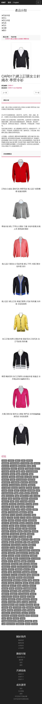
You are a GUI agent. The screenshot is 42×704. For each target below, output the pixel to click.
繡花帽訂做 (33, 564)
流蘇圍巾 (35, 509)
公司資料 (21, 648)
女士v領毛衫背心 (25, 463)
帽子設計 (4, 599)
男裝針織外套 (5, 616)
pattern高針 (36, 580)
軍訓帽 (33, 515)
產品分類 (5, 37)
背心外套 (6, 20)
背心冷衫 (12, 547)
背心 (4, 18)
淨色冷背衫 (36, 488)
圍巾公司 (15, 537)
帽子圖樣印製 (11, 577)
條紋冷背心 (13, 586)
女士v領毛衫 (18, 583)
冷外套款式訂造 (17, 572)
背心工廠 (12, 515)
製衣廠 (19, 586)
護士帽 (24, 610)
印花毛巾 (12, 471)
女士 (31, 539)
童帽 (10, 607)
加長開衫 (11, 526)
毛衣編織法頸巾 (29, 469)
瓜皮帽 (10, 572)
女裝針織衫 (5, 607)
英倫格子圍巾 (30, 607)
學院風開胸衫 (35, 575)
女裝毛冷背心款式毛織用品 (24, 567)
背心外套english (35, 550)
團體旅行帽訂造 (6, 539)
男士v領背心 (25, 474)
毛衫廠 (18, 602)
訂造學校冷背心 (6, 613)
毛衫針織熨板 (5, 586)
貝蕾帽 (16, 493)
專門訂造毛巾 (12, 504)
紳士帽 (17, 507)
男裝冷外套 (32, 613)
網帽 (13, 507)
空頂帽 (29, 580)
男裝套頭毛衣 (26, 599)
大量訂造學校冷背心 (7, 580)
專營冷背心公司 (24, 496)
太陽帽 (18, 471)
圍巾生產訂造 (24, 482)
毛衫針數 (4, 490)
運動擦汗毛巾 (5, 594)
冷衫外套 (4, 498)
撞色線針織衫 (29, 605)
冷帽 (4, 28)
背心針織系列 (32, 602)
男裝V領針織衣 (25, 556)
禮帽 (19, 539)
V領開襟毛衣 (31, 534)
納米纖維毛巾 (20, 477)
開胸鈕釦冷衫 (23, 512)
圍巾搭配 (11, 588)
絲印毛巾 (4, 583)
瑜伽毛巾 (4, 520)
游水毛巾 (36, 523)
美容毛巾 (9, 558)
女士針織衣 (25, 586)
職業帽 (31, 474)
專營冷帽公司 (5, 479)
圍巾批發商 (10, 610)
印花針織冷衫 (16, 498)
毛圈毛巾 (29, 537)
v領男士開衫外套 (14, 534)
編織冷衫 (37, 469)
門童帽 (28, 575)
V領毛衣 (25, 520)
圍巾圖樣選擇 (5, 515)
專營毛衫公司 (17, 580)
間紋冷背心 (37, 463)
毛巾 (4, 25)
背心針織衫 (21, 488)
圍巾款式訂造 (5, 466)
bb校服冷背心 (11, 599)
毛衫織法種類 (31, 610)
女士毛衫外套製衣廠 (13, 512)
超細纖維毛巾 (13, 594)
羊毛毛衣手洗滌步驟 (21, 696)
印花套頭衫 (12, 477)
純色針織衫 (23, 485)
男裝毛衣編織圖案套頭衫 (8, 605)
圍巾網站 (20, 531)
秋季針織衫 (29, 460)
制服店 (32, 569)
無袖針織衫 (14, 488)
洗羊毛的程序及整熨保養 (21, 699)
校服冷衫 (4, 572)
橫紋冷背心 (26, 569)
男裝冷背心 (32, 586)
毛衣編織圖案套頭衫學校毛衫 (9, 621)
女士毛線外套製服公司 (24, 550)
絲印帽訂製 (11, 520)
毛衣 (4, 22)
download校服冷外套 (14, 485)
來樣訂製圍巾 (28, 621)
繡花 (21, 665)
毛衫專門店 (18, 528)
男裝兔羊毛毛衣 (10, 624)
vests (9, 537)
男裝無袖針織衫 (33, 498)
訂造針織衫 (11, 583)
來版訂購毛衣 (19, 542)
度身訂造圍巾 (15, 564)
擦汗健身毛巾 (5, 531)
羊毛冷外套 (19, 515)
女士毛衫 (14, 567)
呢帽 (20, 591)
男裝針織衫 (19, 577)
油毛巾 (31, 547)
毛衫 (21, 564)
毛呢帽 (35, 621)
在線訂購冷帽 (34, 493)
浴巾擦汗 (37, 607)
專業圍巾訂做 (13, 591)
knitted (33, 466)
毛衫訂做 (35, 504)
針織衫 (12, 501)
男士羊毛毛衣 (29, 523)
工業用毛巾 (11, 460)
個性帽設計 (14, 469)
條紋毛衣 (4, 561)
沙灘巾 (23, 460)
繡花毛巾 (4, 556)
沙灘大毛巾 (33, 594)
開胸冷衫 (4, 537)
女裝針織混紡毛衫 (16, 613)
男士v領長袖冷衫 (36, 558)
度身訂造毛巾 (22, 466)
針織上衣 (16, 518)
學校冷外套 (5, 526)
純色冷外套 (18, 520)
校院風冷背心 (32, 528)
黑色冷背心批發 (10, 496)
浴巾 (25, 542)
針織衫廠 (29, 518)
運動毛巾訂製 (5, 509)
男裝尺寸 (21, 679)
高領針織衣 (5, 477)
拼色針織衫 (16, 596)
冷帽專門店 (19, 547)
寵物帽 (3, 558)
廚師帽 (3, 610)
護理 (21, 694)
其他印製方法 (21, 657)
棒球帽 (3, 518)
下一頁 (37, 93)
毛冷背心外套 (17, 610)
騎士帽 (17, 501)
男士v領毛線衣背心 (6, 596)
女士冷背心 (14, 575)
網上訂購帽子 (31, 596)
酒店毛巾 (27, 493)
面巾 (37, 553)
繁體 (9, 2)
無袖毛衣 (29, 509)
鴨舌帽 (37, 490)
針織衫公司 (24, 613)
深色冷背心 (33, 572)
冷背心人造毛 (5, 523)
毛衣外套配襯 (22, 537)
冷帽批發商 (21, 469)
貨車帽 (37, 583)
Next (27, 58)
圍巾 (4, 30)
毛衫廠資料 (23, 534)
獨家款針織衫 (22, 575)
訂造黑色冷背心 (6, 507)
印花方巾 (22, 605)
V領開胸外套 (25, 498)
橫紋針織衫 (5, 588)
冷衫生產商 (34, 599)
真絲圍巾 (24, 561)
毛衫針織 (4, 460)
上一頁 (5, 93)
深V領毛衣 (24, 545)
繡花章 (21, 660)
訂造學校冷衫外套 (16, 545)
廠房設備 (21, 643)
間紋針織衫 (5, 542)
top (31, 463)
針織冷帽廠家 (31, 490)
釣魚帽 (10, 498)
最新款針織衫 (19, 588)
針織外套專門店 (6, 564)
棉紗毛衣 (28, 624)
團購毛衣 (12, 509)
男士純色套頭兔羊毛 (21, 479)
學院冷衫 (19, 599)
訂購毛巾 (34, 567)
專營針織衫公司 (6, 567)
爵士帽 (28, 466)
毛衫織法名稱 (26, 591)
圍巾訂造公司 (25, 539)
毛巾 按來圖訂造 (6, 488)
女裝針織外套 (11, 553)
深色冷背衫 (5, 485)
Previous (15, 58)
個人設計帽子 (30, 507)
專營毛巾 (11, 528)
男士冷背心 (23, 490)
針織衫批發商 (34, 616)
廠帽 (3, 496)
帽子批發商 (23, 596)
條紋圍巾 (4, 512)
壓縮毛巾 (24, 580)
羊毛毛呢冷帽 (5, 471)
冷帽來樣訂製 (19, 569)
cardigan (9, 618)
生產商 (17, 526)
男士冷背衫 (28, 504)
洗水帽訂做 (26, 564)
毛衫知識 (22, 618)
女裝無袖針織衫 (33, 482)
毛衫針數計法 (5, 534)
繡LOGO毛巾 (5, 591)
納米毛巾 (4, 602)
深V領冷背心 (5, 547)
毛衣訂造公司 (27, 515)
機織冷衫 (18, 460)
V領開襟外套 (34, 556)
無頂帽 (18, 509)
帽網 (29, 542)
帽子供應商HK (11, 602)
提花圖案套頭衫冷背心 (22, 553)
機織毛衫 (11, 542)
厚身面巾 (4, 553)
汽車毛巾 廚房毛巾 (6, 550)
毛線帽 (17, 496)
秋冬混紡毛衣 (21, 504)
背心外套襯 (24, 602)
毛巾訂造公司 (31, 561)
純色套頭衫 (11, 556)
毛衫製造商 (31, 501)
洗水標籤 (21, 691)
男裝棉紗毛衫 (31, 485)
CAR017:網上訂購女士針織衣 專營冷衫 (17, 39)
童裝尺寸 (21, 674)
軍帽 (17, 605)
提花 (21, 662)
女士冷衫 (23, 518)
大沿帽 (23, 509)
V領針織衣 (31, 553)
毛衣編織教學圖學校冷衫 (30, 588)
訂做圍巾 (25, 528)
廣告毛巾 (16, 490)
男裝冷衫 (22, 523)
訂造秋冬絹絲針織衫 (23, 594)
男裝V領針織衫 (5, 469)
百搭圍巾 (36, 605)
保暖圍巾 (15, 550)
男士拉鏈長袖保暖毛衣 (31, 471)
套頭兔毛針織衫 (32, 520)
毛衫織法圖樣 (26, 572)
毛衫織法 (30, 512)
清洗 (21, 688)
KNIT (3, 2)
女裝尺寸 (21, 677)
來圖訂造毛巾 (5, 501)
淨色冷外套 (20, 621)
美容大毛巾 (23, 526)
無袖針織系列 (5, 463)
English (16, 2)
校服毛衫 (31, 583)
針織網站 (23, 507)
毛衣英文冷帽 (5, 474)
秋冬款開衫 (5, 528)
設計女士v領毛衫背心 (25, 558)
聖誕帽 (32, 591)
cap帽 (3, 624)
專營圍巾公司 (32, 545)
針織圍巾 (35, 477)
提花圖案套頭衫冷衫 (29, 577)
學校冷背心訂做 (6, 575)
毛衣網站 (12, 479)
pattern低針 (13, 531)
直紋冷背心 (11, 569)
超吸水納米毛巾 (6, 482)
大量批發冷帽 (35, 542)
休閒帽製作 (36, 539)
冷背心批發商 (13, 466)
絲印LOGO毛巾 (6, 545)
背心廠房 (14, 539)
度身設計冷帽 (31, 479)
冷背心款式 (34, 624)
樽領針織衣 (35, 531)
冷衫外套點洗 (36, 518)
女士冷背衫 (10, 518)
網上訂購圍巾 (27, 531)
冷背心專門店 (28, 477)
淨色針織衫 (21, 616)
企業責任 (21, 645)
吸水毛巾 (10, 490)
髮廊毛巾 (15, 558)
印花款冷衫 (16, 618)
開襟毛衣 (18, 556)
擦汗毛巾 (10, 561)
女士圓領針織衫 (15, 482)
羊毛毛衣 (4, 569)
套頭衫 (27, 616)
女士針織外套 (24, 501)
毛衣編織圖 (17, 561)
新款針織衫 (5, 504)
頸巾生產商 (29, 488)
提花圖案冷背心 (20, 624)
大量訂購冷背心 (14, 523)
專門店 (21, 493)
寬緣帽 (18, 474)
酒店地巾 (12, 474)
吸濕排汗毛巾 (13, 616)
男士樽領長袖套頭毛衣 (7, 493)
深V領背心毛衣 (31, 526)
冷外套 (3, 618)
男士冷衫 (4, 577)
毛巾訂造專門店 (17, 607)
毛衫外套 (6, 15)
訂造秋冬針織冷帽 (14, 463)
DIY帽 (23, 471)
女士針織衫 (36, 496)
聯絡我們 (21, 640)
